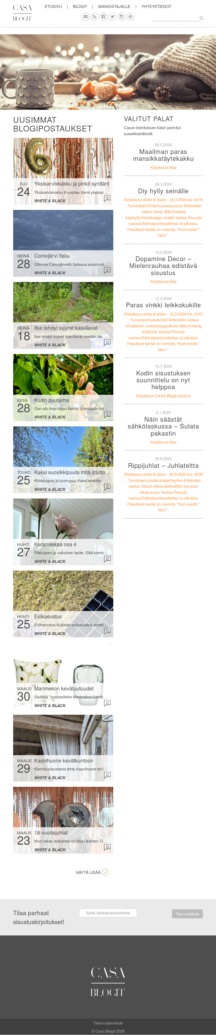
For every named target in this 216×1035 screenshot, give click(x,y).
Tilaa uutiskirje (187, 913)
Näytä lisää (88, 872)
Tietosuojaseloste (108, 1022)
